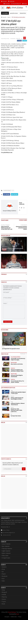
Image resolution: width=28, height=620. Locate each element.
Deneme (4, 567)
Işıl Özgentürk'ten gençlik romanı (11, 348)
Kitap (3, 569)
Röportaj (4, 597)
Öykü (3, 581)
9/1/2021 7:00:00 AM (5, 225)
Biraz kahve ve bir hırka (17, 364)
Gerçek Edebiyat (12, 612)
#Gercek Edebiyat (7, 190)
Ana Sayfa (4, 1)
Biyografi (4, 592)
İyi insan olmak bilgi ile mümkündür (17, 376)
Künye (19, 616)
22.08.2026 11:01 (4, 265)
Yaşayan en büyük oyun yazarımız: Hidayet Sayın (17, 370)
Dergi (3, 590)
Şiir (3, 571)
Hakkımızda (14, 616)
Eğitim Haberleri (6, 553)
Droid (17, 614)
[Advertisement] (14, 170)
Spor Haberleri (6, 546)
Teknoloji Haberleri (7, 548)
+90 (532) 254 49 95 (7, 535)
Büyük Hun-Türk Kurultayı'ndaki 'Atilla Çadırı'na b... (16, 410)
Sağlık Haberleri (6, 551)
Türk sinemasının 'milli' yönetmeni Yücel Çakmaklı (13, 267)
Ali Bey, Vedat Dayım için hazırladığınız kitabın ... (17, 398)
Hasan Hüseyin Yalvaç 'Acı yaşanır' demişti (17, 381)
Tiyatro (4, 601)
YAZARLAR (23, 354)
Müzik (3, 604)
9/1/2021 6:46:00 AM (24, 224)
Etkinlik (4, 594)
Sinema (4, 599)
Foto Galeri (7, 3)
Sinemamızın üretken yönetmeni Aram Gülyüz (21, 228)
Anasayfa (4, 17)
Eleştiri (4, 574)
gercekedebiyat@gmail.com (9, 532)
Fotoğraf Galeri (6, 558)
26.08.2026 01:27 (4, 246)
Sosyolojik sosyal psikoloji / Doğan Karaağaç (18, 359)
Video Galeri (5, 555)
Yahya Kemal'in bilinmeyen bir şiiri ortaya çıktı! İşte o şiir (6, 228)
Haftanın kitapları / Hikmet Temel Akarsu (18, 404)
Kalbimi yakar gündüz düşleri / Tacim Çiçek (18, 392)
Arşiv (3, 578)
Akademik (4, 576)
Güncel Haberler (6, 544)
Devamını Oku (5, 527)
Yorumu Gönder (7, 321)
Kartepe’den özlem (16, 415)
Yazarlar (25, 3)
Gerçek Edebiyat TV (17, 3)
